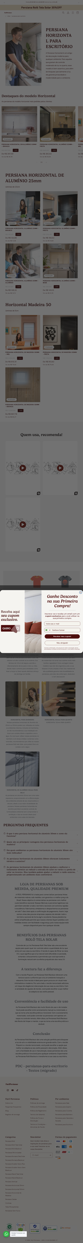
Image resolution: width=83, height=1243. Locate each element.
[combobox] (47, 630)
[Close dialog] (80, 592)
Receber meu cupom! (62, 636)
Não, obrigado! (62, 643)
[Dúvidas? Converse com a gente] (6, 1234)
